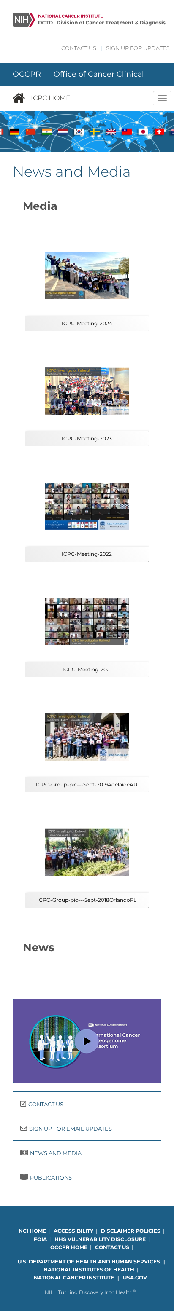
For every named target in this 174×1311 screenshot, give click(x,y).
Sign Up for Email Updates (70, 1129)
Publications (51, 1177)
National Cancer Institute (74, 1278)
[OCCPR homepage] (21, 98)
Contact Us (78, 48)
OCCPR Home (68, 1247)
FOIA (40, 1239)
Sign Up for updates (138, 48)
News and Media (56, 1153)
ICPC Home (51, 98)
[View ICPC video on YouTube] (87, 1041)
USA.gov (135, 1278)
